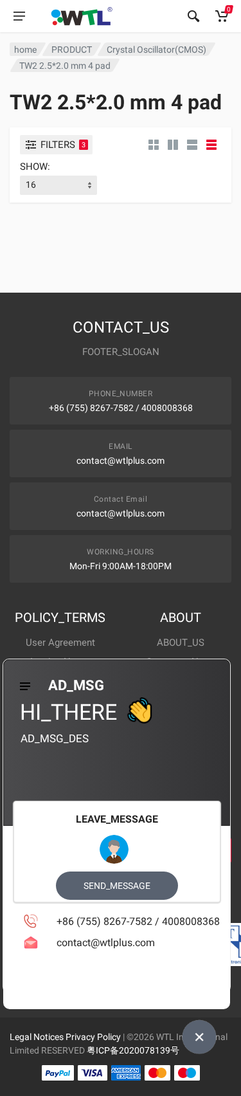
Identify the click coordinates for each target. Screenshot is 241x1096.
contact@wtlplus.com (120, 460)
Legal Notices (37, 1037)
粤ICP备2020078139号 (133, 1050)
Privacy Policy (93, 1037)
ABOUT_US (180, 642)
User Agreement (60, 642)
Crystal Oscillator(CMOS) (156, 49)
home (25, 49)
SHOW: (35, 166)
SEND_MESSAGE (117, 886)
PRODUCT (71, 49)
